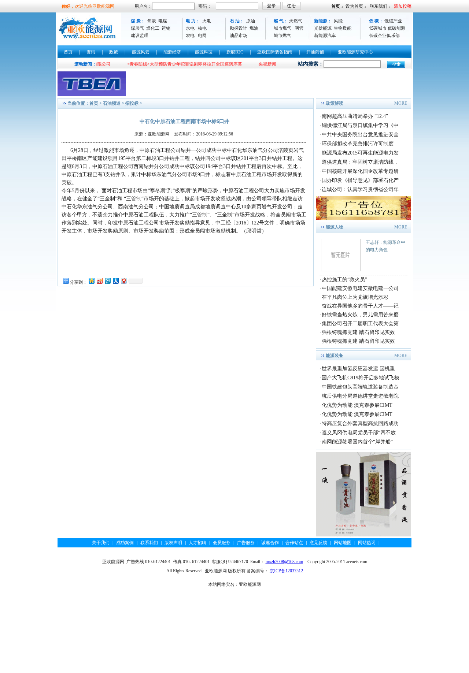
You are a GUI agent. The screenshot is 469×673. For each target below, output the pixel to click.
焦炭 (151, 20)
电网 (202, 35)
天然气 (295, 20)
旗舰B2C (234, 52)
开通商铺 (315, 52)
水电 (190, 28)
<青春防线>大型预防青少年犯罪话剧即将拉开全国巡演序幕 (172, 64)
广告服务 (246, 542)
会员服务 (221, 542)
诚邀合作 (270, 542)
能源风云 (140, 52)
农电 (190, 35)
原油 (250, 20)
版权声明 (173, 542)
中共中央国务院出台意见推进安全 (360, 134)
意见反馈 (318, 542)
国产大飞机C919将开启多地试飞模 (360, 377)
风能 (338, 20)
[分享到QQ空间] (91, 280)
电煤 (162, 20)
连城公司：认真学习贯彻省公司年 (360, 189)
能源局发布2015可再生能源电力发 (360, 153)
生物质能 (342, 28)
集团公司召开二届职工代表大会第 (360, 323)
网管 (299, 28)
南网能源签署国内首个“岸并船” (357, 442)
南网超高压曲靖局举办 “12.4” (355, 116)
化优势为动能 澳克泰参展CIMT (357, 405)
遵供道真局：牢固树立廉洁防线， (360, 162)
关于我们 (101, 542)
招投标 (132, 103)
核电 (202, 28)
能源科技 (204, 52)
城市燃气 (282, 28)
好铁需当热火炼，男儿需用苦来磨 (360, 314)
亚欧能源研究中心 (355, 52)
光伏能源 (323, 28)
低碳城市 (378, 28)
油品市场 (238, 35)
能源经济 (172, 52)
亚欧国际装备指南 (274, 52)
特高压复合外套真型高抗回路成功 (360, 423)
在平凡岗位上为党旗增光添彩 (355, 297)
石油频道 (112, 103)
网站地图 (342, 542)
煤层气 (137, 28)
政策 (113, 52)
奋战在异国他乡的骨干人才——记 (360, 306)
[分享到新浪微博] (99, 280)
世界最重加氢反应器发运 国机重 (358, 368)
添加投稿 (402, 6)
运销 (166, 28)
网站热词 (367, 542)
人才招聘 (197, 542)
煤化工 (152, 28)
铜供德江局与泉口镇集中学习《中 (360, 125)
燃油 (254, 28)
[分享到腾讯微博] (107, 280)
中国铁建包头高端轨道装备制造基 (360, 387)
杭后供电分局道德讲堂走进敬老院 (360, 396)
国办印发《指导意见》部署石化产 (360, 180)
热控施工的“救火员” (344, 279)
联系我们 (378, 6)
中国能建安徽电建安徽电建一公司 (360, 288)
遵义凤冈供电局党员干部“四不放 (359, 432)
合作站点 (294, 542)
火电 (206, 20)
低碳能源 (396, 28)
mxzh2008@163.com (284, 561)
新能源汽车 (325, 35)
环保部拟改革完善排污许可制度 (358, 143)
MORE (400, 103)
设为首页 (354, 6)
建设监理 (139, 35)
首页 (335, 6)
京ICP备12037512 (286, 570)
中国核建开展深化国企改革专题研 (360, 171)
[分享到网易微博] (123, 280)
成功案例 (125, 542)
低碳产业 (393, 20)
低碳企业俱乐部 (384, 35)
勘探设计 (238, 28)
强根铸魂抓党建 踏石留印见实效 (358, 332)
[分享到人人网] (115, 280)
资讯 (90, 52)
